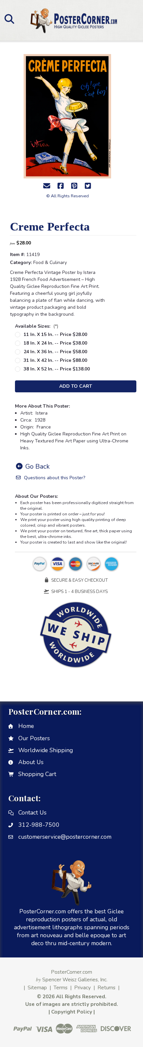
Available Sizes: (36, 326)
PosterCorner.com (71, 971)
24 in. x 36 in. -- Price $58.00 (55, 352)
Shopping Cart (37, 774)
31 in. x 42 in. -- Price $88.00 (55, 360)
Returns (106, 987)
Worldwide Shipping (45, 750)
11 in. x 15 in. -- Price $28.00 (55, 334)
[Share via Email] (47, 186)
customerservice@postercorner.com (64, 837)
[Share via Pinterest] (74, 186)
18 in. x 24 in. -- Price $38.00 (55, 343)
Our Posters (34, 738)
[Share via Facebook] (60, 186)
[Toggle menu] (9, 19)
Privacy (82, 987)
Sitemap (37, 987)
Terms (61, 987)
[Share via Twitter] (87, 186)
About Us (31, 762)
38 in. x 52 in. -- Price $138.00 (57, 369)
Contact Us (32, 813)
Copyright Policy (71, 1011)
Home (26, 726)
